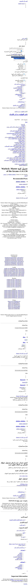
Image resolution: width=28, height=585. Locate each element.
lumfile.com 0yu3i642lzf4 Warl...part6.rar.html (14, 274)
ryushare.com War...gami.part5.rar (14, 284)
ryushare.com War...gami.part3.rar (14, 281)
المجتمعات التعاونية (17, 87)
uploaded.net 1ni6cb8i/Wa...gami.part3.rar (14, 263)
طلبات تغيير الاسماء (20, 136)
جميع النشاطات (18, 94)
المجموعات (19, 86)
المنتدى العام (22, 155)
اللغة (24, 532)
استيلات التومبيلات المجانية (19, 152)
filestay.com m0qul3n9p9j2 (14, 307)
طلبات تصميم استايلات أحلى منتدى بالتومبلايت (14, 160)
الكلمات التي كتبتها (17, 74)
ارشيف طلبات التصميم (19, 142)
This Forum (20, 66)
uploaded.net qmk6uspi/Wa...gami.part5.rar (14, 262)
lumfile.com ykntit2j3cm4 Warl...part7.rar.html (14, 275)
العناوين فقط (20, 81)
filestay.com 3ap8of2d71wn (14, 305)
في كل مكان (20, 64)
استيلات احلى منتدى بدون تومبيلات (17, 159)
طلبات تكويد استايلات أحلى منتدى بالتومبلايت (15, 146)
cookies (11, 579)
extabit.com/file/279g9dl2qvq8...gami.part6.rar (14, 296)
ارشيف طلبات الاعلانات (19, 147)
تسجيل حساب (21, 58)
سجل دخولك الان (23, 484)
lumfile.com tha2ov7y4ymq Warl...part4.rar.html (14, 272)
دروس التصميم (21, 129)
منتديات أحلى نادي (21, 530)
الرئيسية (23, 124)
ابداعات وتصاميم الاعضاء (19, 145)
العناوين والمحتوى (19, 80)
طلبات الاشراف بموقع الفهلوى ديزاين (16, 138)
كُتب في (21, 198)
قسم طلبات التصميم (20, 143)
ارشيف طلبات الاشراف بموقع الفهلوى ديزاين (15, 137)
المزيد (20, 91)
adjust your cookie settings (17, 580)
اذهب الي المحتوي (23, 1)
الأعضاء (23, 125)
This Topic (20, 68)
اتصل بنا (23, 537)
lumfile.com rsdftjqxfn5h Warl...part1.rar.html (14, 268)
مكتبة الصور (19, 89)
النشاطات (22, 93)
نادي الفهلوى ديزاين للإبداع (18, 114)
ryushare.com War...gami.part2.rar (14, 280)
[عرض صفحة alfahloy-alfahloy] (23, 165)
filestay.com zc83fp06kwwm (14, 301)
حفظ (26, 122)
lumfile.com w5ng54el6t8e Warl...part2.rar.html (14, 269)
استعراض (23, 85)
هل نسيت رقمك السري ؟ (16, 54)
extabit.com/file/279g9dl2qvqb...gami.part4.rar (14, 295)
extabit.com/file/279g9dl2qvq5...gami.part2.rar (14, 294)
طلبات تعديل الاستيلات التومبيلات (17, 130)
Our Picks (20, 95)
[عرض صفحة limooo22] (24, 382)
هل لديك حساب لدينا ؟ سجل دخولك (16, 44)
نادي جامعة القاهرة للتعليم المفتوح (17, 519)
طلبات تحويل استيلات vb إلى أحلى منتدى (16, 127)
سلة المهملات (22, 141)
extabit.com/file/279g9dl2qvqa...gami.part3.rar (14, 297)
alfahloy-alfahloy (12, 174)
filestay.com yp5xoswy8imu (14, 306)
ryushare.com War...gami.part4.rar (14, 283)
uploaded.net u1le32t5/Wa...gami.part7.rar (14, 260)
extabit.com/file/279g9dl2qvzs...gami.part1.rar (14, 290)
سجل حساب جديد (23, 475)
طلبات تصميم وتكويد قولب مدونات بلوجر (15, 157)
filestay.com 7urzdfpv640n (14, 308)
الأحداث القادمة (18, 90)
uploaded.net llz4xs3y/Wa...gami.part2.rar (14, 258)
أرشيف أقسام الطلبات (20, 132)
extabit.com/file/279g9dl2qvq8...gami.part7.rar (14, 292)
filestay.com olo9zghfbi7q (14, 302)
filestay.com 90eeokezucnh (14, 303)
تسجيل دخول (19, 52)
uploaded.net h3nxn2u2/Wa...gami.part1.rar (14, 264)
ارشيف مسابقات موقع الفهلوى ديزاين (16, 148)
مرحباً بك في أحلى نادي (19, 84)
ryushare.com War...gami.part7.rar (14, 286)
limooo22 (22, 379)
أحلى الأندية (22, 525)
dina (24, 337)
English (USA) (18, 535)
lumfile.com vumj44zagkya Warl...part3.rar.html (14, 271)
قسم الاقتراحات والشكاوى (19, 151)
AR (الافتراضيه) (18, 534)
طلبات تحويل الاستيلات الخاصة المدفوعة (16, 133)
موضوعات (20, 65)
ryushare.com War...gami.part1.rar (14, 279)
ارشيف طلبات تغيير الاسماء (18, 134)
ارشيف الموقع (21, 139)
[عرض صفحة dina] (26, 339)
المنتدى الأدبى (22, 154)
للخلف (20, 553)
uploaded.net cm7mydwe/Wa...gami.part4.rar (14, 261)
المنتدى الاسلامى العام (20, 156)
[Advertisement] (14, 23)
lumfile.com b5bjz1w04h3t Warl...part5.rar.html (14, 273)
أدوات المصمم (21, 128)
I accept (25, 583)
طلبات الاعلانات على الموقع (18, 161)
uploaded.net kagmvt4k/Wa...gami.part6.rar (14, 257)
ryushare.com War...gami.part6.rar (14, 285)
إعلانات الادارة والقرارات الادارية (17, 150)
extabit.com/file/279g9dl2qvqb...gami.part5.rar (14, 291)
